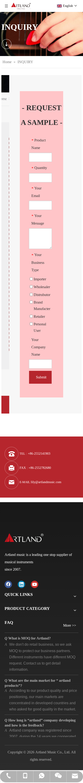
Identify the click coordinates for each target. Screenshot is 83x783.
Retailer (39, 316)
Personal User (39, 327)
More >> (69, 625)
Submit (41, 377)
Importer (39, 279)
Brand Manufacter (41, 305)
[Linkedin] (21, 584)
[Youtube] (34, 584)
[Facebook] (8, 584)
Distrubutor (41, 295)
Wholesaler (41, 287)
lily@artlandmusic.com (46, 482)
